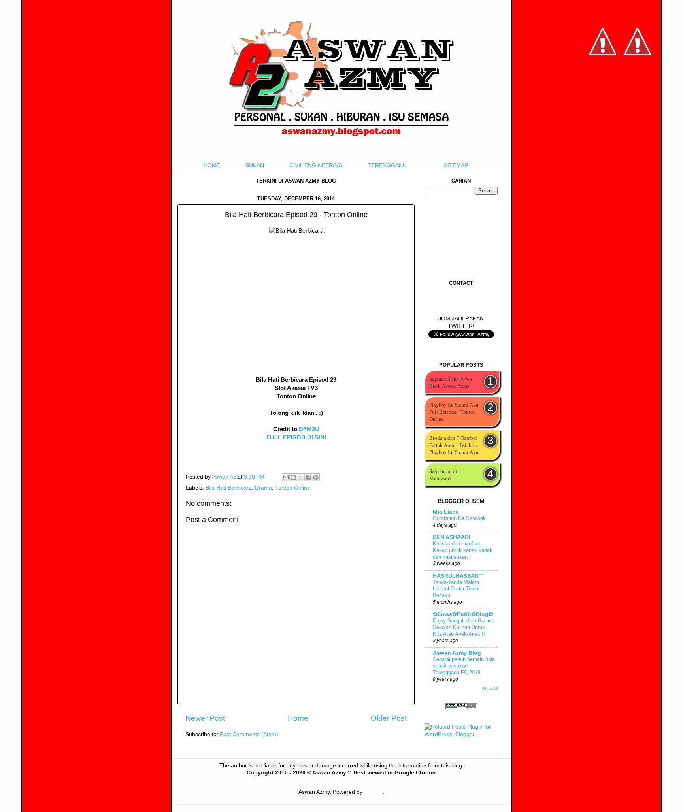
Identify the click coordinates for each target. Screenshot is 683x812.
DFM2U (309, 429)
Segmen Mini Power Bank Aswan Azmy (450, 382)
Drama (263, 488)
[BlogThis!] (293, 477)
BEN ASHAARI (451, 537)
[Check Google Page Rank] (461, 707)
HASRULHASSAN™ (458, 576)
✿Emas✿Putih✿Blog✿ (463, 614)
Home (298, 718)
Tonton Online (292, 488)
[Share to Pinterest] (316, 477)
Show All (490, 688)
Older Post (389, 718)
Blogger (373, 792)
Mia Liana (446, 512)
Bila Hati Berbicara (229, 488)
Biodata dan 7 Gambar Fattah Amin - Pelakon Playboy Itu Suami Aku (454, 445)
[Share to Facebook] (308, 477)
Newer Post (205, 718)
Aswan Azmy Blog (457, 653)
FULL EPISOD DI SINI (296, 437)
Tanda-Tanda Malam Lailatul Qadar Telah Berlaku (456, 588)
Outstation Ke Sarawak (459, 518)
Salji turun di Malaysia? (443, 474)
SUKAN (254, 165)
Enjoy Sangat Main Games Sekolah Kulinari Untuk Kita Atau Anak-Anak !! (463, 627)
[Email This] (286, 477)
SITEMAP (456, 165)
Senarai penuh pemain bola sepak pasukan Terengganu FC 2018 (464, 665)
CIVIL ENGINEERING (316, 165)
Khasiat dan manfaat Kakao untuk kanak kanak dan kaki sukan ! (462, 550)
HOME (212, 165)
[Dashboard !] (637, 79)
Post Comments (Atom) (249, 734)
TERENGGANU (387, 165)
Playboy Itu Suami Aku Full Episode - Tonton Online (454, 411)
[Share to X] (301, 477)
